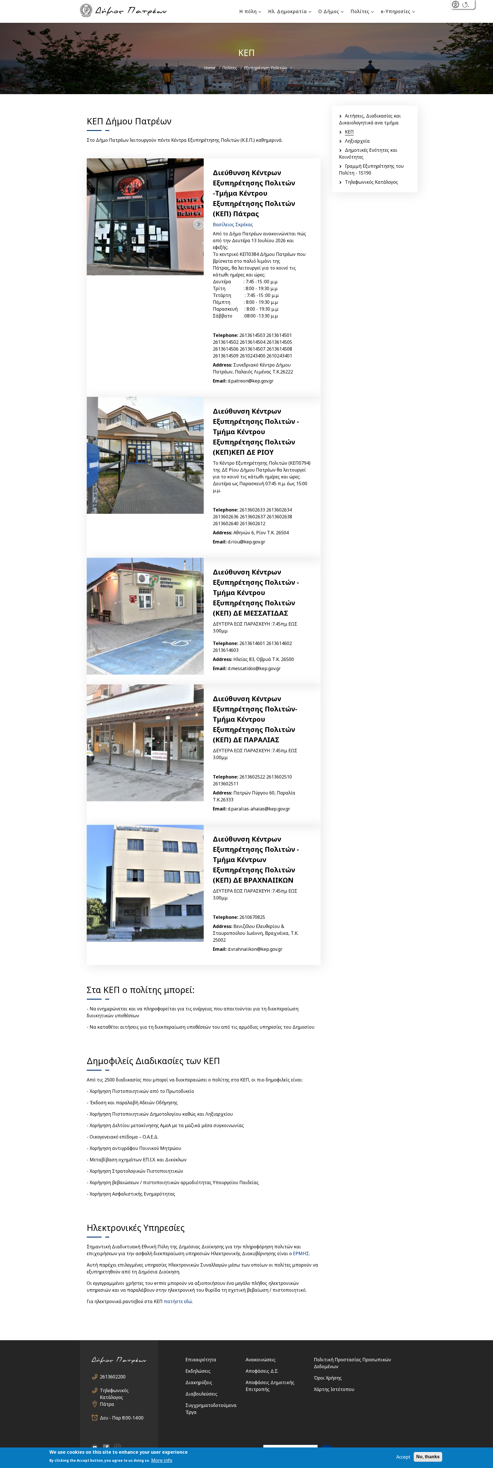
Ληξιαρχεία (357, 141)
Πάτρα (107, 1404)
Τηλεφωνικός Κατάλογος (371, 182)
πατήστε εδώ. (178, 1301)
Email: (220, 381)
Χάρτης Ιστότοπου (334, 1389)
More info (161, 1460)
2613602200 (113, 1377)
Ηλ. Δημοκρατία (287, 11)
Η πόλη (248, 11)
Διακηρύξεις (198, 1382)
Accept (403, 1457)
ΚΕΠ (349, 132)
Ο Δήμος (328, 11)
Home (209, 67)
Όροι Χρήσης (328, 1378)
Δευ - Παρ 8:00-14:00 (122, 1418)
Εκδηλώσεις (198, 1371)
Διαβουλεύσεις (201, 1394)
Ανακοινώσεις (261, 1359)
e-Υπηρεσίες (396, 11)
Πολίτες (360, 11)
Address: (222, 365)
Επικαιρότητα (200, 1359)
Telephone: (225, 335)
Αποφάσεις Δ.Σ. (262, 1371)
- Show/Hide (456, 5)
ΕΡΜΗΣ (301, 1253)
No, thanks (428, 1456)
